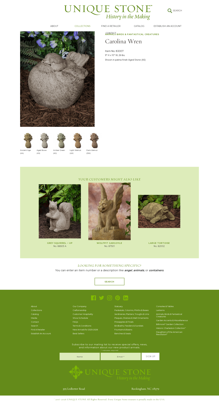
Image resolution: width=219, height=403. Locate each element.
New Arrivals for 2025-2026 (85, 329)
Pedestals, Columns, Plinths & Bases (131, 310)
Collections (82, 26)
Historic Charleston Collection (171, 328)
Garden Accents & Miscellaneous (172, 320)
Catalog (139, 26)
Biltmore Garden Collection (170, 324)
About (54, 26)
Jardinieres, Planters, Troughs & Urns (131, 314)
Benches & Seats (122, 333)
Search (109, 281)
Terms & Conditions (82, 326)
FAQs (75, 322)
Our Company (79, 306)
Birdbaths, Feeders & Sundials (128, 326)
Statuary (118, 306)
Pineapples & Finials (123, 322)
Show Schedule (80, 318)
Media (34, 318)
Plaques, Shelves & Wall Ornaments (131, 318)
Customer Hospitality (83, 314)
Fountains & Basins (123, 329)
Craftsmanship (79, 310)
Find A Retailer (111, 26)
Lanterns (160, 310)
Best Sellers (78, 333)
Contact (111, 33)
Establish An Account (167, 26)
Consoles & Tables (165, 306)
